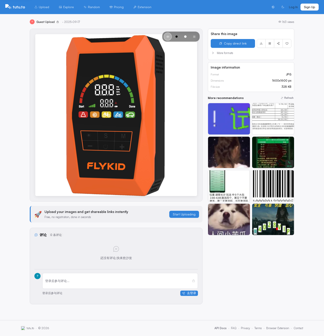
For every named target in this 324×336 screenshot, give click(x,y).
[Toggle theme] (282, 7)
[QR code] (269, 43)
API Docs (220, 328)
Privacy (245, 328)
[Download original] (261, 43)
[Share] (278, 43)
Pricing (119, 7)
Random (94, 7)
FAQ (233, 328)
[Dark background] (177, 37)
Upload (44, 7)
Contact (298, 328)
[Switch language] (273, 7)
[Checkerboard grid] (194, 37)
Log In (293, 7)
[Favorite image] (287, 43)
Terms (258, 328)
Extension (144, 7)
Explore (68, 7)
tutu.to (19, 6)
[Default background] (168, 37)
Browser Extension (277, 328)
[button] (251, 53)
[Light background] (185, 37)
